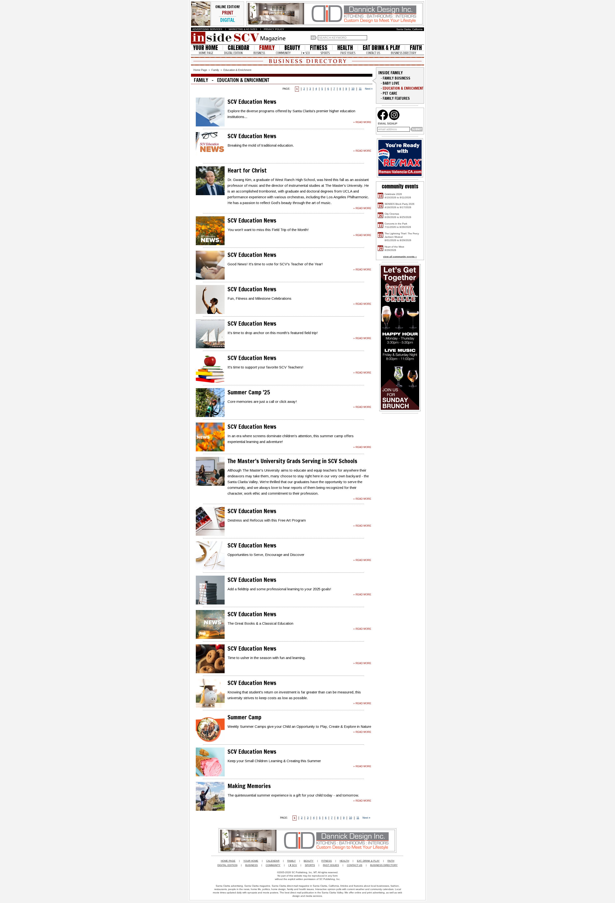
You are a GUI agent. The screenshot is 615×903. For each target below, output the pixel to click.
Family (215, 70)
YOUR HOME (205, 47)
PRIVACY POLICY (274, 29)
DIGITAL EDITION (233, 53)
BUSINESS (259, 53)
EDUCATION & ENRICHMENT (403, 88)
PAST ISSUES (347, 53)
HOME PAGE (206, 53)
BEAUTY (292, 47)
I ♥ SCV (305, 53)
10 (352, 88)
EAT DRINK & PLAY (381, 47)
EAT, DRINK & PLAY (368, 860)
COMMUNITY (283, 53)
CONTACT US (373, 53)
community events (400, 186)
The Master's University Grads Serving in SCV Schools (292, 461)
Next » (369, 88)
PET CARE (390, 93)
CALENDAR (238, 47)
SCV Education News (252, 102)
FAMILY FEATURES (396, 98)
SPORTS (325, 53)
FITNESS (318, 47)
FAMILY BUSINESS (396, 78)
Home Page (200, 70)
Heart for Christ (247, 170)
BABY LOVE (391, 83)
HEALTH (345, 47)
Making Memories (249, 786)
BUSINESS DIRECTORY (403, 53)
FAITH (416, 47)
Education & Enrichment (237, 70)
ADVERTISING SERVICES (207, 29)
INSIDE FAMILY (390, 73)
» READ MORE (362, 122)
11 (360, 88)
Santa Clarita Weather (421, 38)
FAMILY (267, 47)
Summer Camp (244, 717)
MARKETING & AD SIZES (243, 29)
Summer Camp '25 (249, 392)
